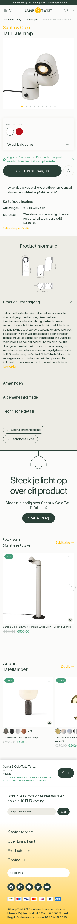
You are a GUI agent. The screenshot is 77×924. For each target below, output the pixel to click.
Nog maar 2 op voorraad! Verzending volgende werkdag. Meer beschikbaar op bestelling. (27, 778)
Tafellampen (32, 19)
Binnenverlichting (12, 19)
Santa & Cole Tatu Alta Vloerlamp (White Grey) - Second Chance (37, 627)
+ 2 (30, 731)
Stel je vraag (38, 518)
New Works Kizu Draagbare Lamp (20, 737)
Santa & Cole (16, 27)
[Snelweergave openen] (70, 620)
